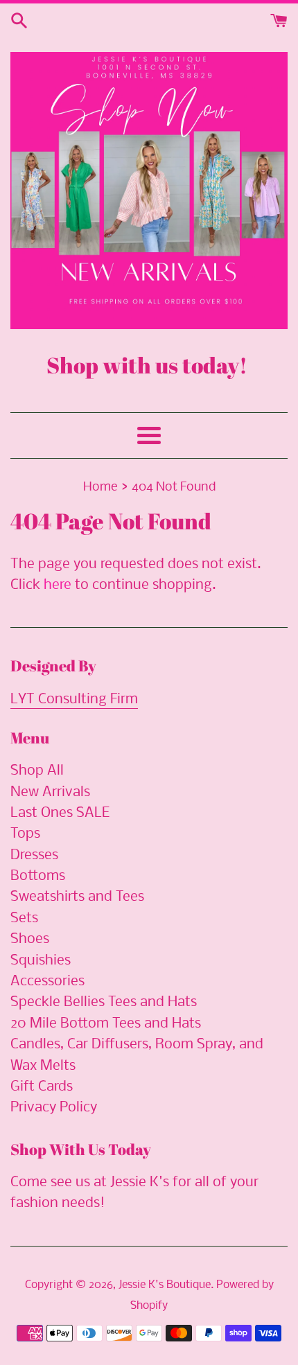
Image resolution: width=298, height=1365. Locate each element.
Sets (24, 918)
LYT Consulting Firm (74, 699)
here (57, 585)
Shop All (37, 771)
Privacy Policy (53, 1107)
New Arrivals (50, 792)
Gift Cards (41, 1087)
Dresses (34, 855)
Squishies (40, 960)
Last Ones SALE (59, 813)
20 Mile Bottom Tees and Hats (105, 1023)
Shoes (29, 939)
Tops (25, 834)
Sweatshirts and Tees (77, 897)
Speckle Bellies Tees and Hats (103, 1002)
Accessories (47, 981)
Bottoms (37, 876)
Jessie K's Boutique (165, 1285)
